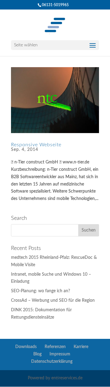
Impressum (60, 354)
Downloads (26, 347)
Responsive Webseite (36, 144)
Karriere (81, 347)
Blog (37, 354)
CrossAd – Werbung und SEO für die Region (53, 300)
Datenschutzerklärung (51, 361)
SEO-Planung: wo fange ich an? (40, 291)
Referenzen (55, 347)
